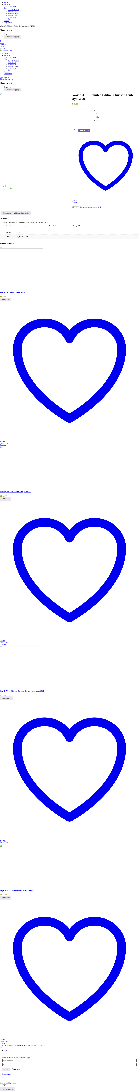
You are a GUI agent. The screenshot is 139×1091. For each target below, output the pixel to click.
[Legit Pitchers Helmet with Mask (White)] (21, 846)
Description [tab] (7, 213)
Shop (5, 8)
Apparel (98, 207)
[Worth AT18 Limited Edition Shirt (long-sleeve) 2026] (21, 647)
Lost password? (7, 1074)
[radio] (117, 110)
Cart (9, 19)
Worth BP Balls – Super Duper (13, 292)
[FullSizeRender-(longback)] (33, 137)
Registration (8, 22)
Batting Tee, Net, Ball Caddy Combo (15, 492)
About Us (7, 4)
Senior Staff (12, 6)
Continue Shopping (12, 37)
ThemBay (42, 1045)
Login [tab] (6, 1050)
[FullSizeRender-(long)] (12, 188)
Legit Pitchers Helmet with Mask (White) (17, 890)
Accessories (12, 12)
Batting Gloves (13, 13)
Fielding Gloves (13, 15)
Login (6, 1069)
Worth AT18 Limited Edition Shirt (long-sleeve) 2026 (22, 691)
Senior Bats (12, 17)
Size (82, 109)
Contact (6, 21)
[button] (0, 41)
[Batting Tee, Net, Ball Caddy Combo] (21, 447)
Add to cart (84, 130)
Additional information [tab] (22, 213)
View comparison (8, 1089)
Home (6, 2)
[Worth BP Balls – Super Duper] (21, 248)
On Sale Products (13, 10)
